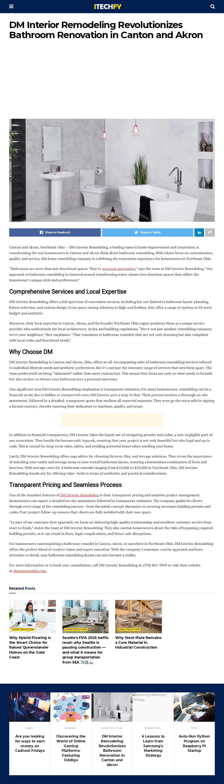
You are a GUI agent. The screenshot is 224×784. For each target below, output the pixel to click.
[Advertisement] (112, 81)
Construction (22, 629)
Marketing (153, 728)
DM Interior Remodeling (79, 495)
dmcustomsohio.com (29, 570)
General (71, 728)
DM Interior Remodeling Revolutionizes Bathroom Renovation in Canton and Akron (112, 750)
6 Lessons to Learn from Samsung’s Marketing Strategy (153, 745)
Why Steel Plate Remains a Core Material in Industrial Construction (138, 643)
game (29, 728)
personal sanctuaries (118, 268)
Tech (193, 728)
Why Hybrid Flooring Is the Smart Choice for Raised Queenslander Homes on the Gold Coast (30, 648)
